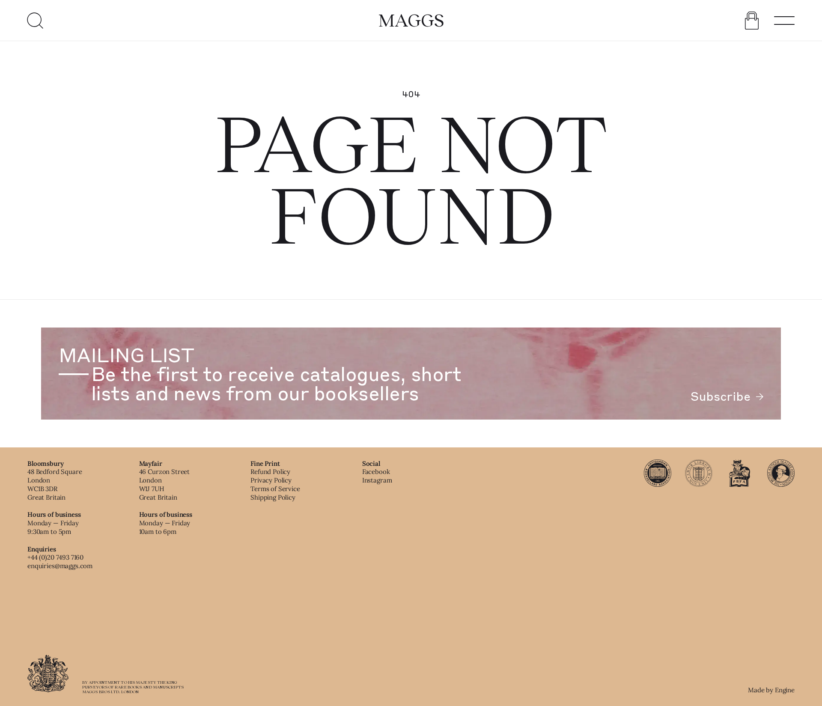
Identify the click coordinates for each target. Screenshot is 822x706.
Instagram (377, 480)
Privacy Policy (271, 480)
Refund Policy (270, 472)
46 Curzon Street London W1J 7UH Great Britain (164, 484)
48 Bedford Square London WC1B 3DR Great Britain (54, 484)
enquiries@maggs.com (59, 566)
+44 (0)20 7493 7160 (55, 557)
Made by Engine (771, 690)
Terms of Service (275, 489)
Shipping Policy (272, 497)
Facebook (376, 472)
